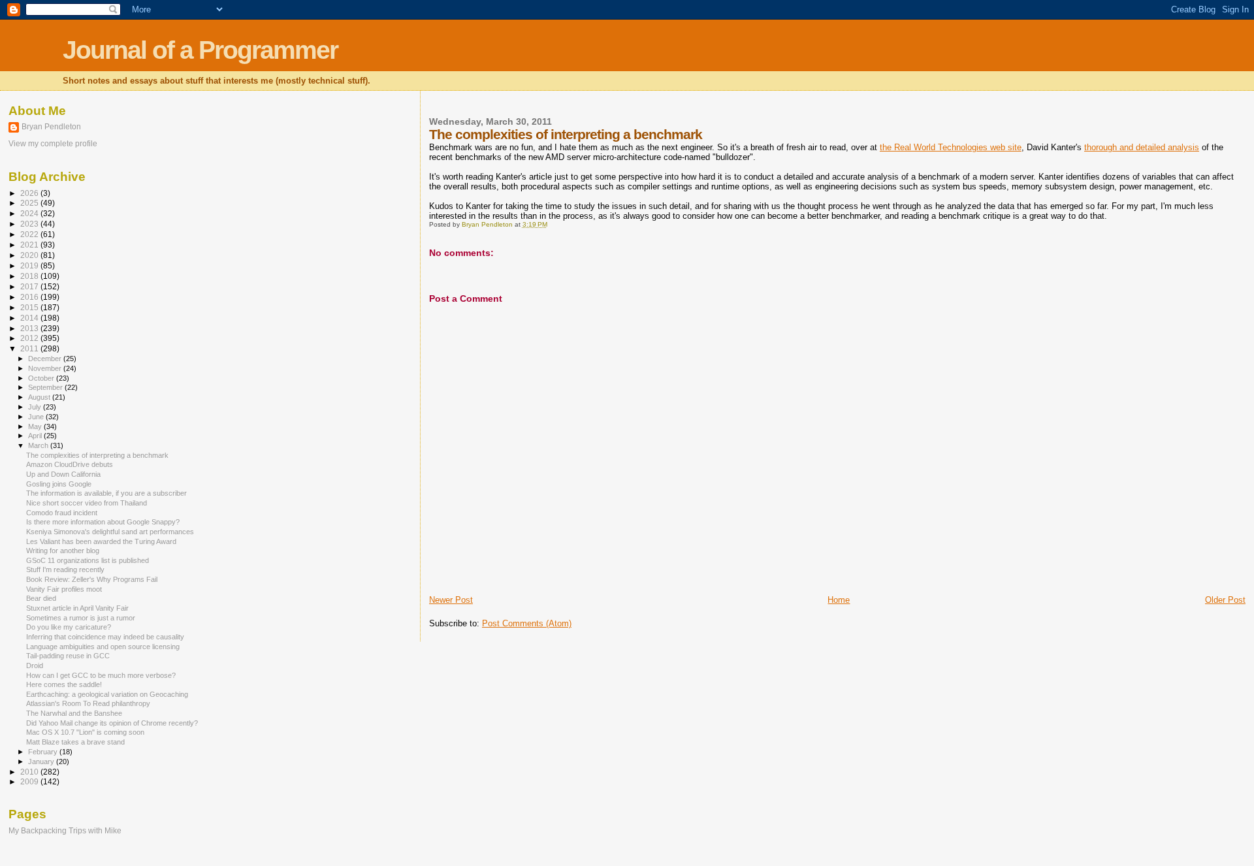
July (35, 407)
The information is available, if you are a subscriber (106, 493)
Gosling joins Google (58, 484)
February (43, 752)
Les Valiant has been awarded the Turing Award (101, 541)
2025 (30, 203)
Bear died (41, 598)
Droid (34, 665)
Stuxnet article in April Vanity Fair (77, 608)
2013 (30, 328)
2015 (30, 307)
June (37, 417)
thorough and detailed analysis (1141, 147)
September (46, 387)
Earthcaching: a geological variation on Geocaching (107, 694)
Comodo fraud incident (61, 513)
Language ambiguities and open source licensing (103, 646)
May (36, 426)
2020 (30, 255)
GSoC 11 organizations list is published (87, 560)
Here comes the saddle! (64, 684)
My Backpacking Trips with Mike (64, 830)
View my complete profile (52, 143)
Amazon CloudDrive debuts (69, 464)
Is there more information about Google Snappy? (103, 522)
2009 (30, 781)
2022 (30, 234)
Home (839, 600)
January (42, 761)
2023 (30, 223)
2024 (30, 213)
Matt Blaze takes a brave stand (75, 742)
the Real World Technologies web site (950, 147)
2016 (30, 297)
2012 (30, 338)
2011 (30, 348)
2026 (30, 193)
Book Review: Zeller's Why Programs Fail (91, 579)
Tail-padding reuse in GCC (68, 656)
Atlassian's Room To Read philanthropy (88, 703)
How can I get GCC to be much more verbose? (101, 675)
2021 (30, 244)
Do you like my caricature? (68, 627)
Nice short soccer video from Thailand (86, 503)
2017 (30, 286)
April (36, 436)
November (45, 368)
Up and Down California (63, 474)
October (42, 378)
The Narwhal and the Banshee (74, 713)
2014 (30, 317)
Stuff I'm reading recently (65, 569)
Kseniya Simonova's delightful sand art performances (110, 532)
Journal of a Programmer (200, 50)
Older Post (1225, 600)
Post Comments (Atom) (526, 623)
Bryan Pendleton (51, 126)
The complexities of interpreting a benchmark (97, 455)
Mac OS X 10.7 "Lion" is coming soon (85, 732)
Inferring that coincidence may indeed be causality (105, 637)
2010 (30, 771)
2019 (30, 265)
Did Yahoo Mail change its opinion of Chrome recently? (112, 723)
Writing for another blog (62, 550)
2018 (30, 276)
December (45, 358)
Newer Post (451, 600)
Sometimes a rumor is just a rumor (80, 618)
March (39, 445)
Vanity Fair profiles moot (64, 589)
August (40, 397)
